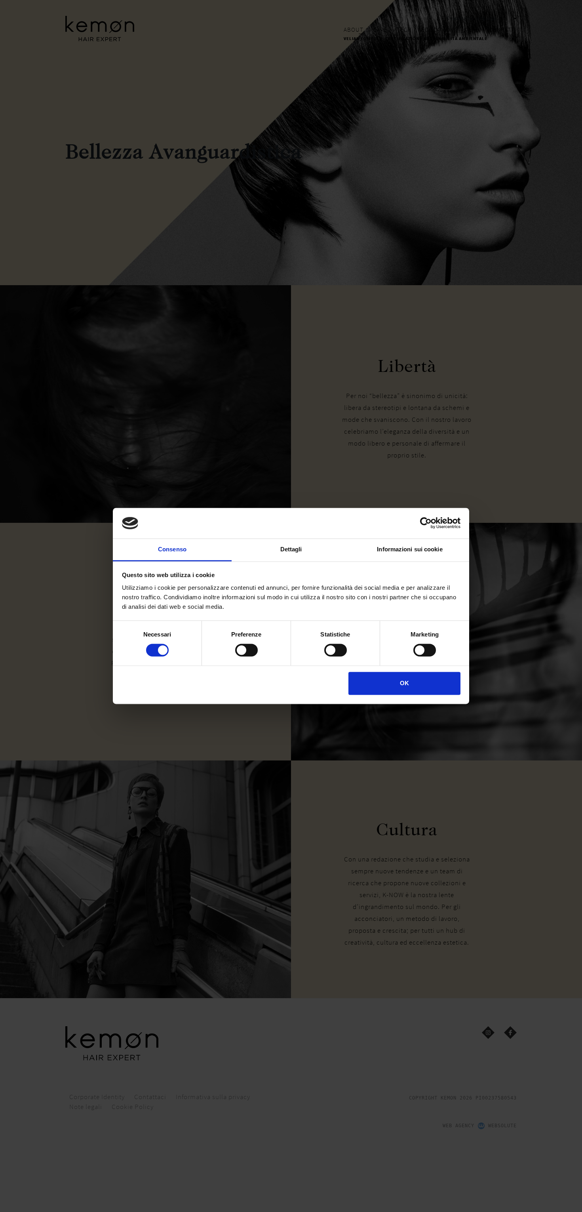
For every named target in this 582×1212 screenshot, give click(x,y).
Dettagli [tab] (291, 549)
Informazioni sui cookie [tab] (409, 549)
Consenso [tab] (172, 549)
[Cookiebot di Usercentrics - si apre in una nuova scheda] (425, 523)
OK (404, 683)
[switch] (246, 650)
